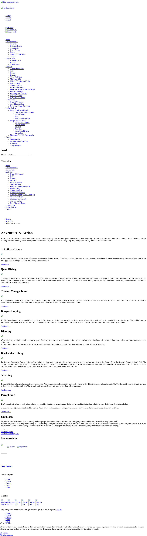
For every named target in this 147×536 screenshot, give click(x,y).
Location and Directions (19, 141)
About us (13, 143)
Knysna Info (10, 58)
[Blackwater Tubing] (2, 358)
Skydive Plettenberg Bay (10, 434)
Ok (1, 533)
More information (6, 535)
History (13, 62)
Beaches (13, 75)
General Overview (17, 69)
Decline (5, 533)
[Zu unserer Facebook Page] (7, 8)
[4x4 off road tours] (2, 255)
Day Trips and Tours (17, 98)
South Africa (10, 100)
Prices (12, 52)
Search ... (4, 154)
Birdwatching (15, 83)
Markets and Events (22, 131)
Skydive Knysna (7, 432)
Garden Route (15, 65)
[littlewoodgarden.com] (9, 2)
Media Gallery (11, 108)
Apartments (14, 48)
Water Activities (16, 77)
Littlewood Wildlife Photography (22, 135)
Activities (9, 67)
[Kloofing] (2, 336)
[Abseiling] (2, 380)
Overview (13, 44)
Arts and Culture (16, 96)
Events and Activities (22, 118)
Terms (8, 485)
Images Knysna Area (17, 121)
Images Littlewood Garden (20, 110)
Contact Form (15, 139)
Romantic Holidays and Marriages (22, 89)
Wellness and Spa (16, 92)
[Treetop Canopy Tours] (2, 296)
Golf (11, 71)
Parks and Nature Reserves (20, 106)
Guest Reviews (15, 145)
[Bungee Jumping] (2, 316)
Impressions (19, 133)
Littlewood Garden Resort (24, 112)
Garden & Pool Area (17, 54)
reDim (59, 510)
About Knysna (15, 60)
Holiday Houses (16, 46)
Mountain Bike (15, 79)
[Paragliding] (2, 400)
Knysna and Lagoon (22, 123)
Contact (8, 18)
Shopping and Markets (18, 94)
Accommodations (12, 42)
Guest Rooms (15, 50)
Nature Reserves (16, 85)
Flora (16, 116)
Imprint (8, 20)
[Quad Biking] (2, 274)
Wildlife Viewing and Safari (20, 81)
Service (13, 56)
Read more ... (6, 264)
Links (8, 487)
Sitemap (8, 16)
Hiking (12, 73)
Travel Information (17, 104)
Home (8, 40)
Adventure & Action (17, 87)
